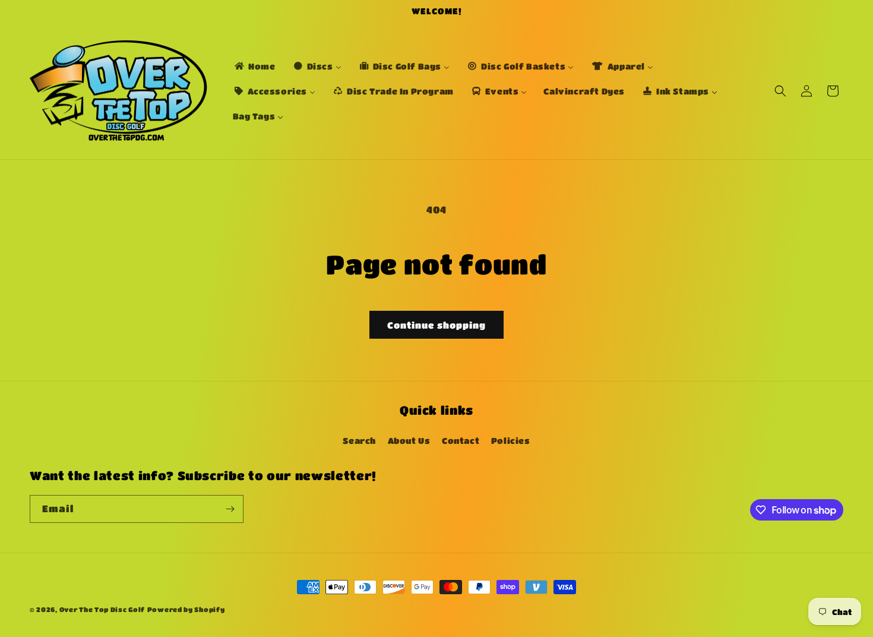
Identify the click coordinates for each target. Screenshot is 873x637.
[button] (780, 91)
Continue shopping (436, 325)
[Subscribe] (230, 509)
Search (359, 439)
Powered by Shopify (186, 609)
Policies (510, 439)
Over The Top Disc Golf (102, 609)
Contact (460, 439)
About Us (409, 439)
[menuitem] (254, 65)
